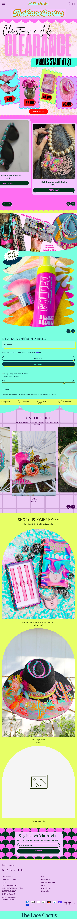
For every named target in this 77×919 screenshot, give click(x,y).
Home (42, 876)
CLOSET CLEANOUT (9, 891)
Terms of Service (46, 888)
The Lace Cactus (11, 898)
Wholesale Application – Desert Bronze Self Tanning (40, 394)
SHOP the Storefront (8, 894)
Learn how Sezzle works (48, 882)
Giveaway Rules (46, 879)
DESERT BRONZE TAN (9, 885)
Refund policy (45, 891)
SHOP (4, 882)
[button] (69, 3)
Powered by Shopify (8, 899)
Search (43, 885)
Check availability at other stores (11, 376)
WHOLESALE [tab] (6, 390)
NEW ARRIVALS (7, 876)
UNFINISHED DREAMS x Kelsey (12, 888)
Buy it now (38, 364)
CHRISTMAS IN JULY (9, 879)
